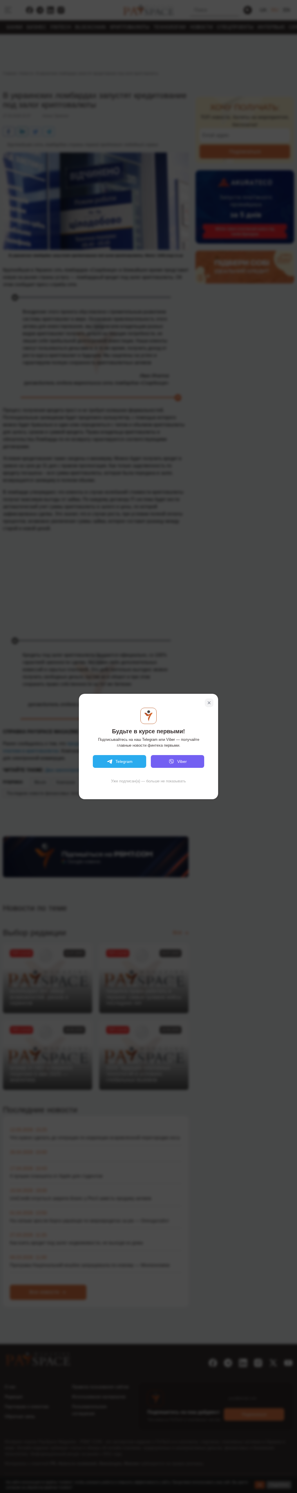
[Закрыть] (209, 702)
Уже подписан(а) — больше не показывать (148, 781)
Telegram (124, 761)
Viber (182, 761)
